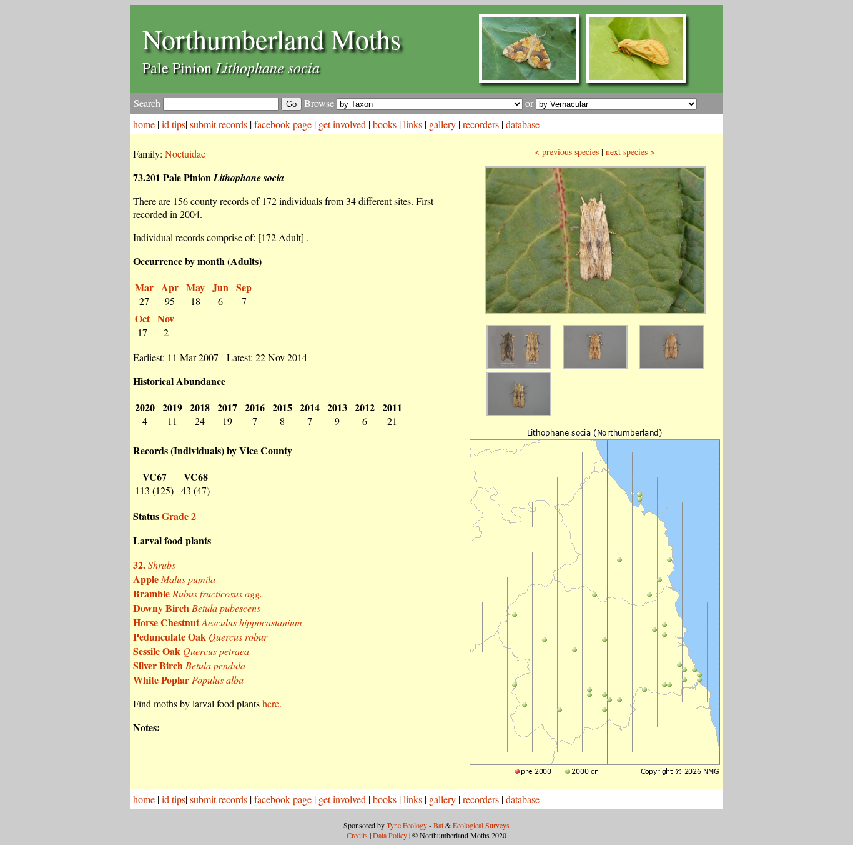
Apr (170, 287)
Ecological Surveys (481, 825)
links (412, 124)
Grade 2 (179, 516)
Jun (220, 287)
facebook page (283, 124)
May (195, 287)
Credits (357, 835)
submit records (218, 124)
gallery (442, 124)
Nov (165, 318)
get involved (342, 124)
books (385, 124)
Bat (438, 825)
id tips (173, 124)
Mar (144, 287)
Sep (244, 287)
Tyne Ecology (407, 825)
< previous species (567, 152)
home (144, 124)
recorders (481, 124)
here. (272, 703)
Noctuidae (185, 153)
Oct (142, 318)
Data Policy (390, 835)
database (523, 124)
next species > (630, 152)
